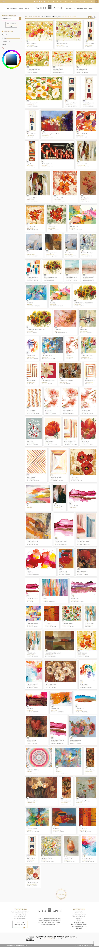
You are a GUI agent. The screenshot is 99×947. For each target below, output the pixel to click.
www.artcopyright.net (49, 938)
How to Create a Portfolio (79, 914)
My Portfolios (86, 1)
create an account (66, 17)
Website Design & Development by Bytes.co (17, 945)
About (90, 8)
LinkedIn (42, 1)
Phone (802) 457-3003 (20, 916)
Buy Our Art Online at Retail (78, 924)
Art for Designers (82, 8)
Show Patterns (8, 31)
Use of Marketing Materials (78, 926)
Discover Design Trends (78, 916)
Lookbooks (13, 8)
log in (74, 17)
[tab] (11, 35)
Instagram (37, 1)
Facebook (34, 1)
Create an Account (76, 1)
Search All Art (79, 912)
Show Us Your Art (79, 922)
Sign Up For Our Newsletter (20, 924)
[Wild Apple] (49, 7)
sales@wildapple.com (20, 918)
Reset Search (11, 23)
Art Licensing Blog (51, 1)
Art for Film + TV (70, 8)
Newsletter (60, 1)
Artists (27, 8)
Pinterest (39, 1)
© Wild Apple (3, 2)
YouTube (44, 1)
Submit (11, 26)
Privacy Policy (79, 928)
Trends (21, 8)
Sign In (93, 1)
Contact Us (79, 918)
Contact (67, 1)
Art (8, 8)
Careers (79, 920)
